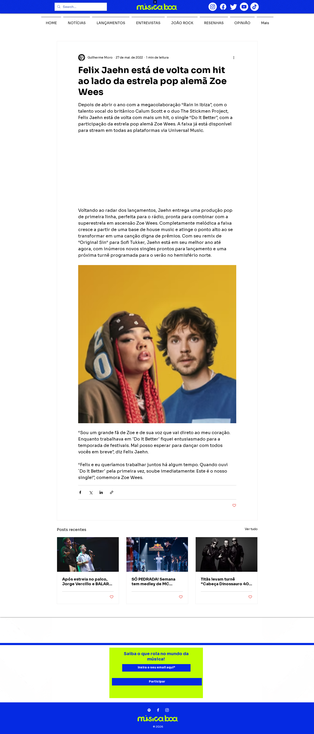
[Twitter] (233, 7)
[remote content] (157, 170)
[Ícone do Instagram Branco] (167, 710)
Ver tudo (251, 529)
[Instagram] (212, 7)
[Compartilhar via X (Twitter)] (91, 492)
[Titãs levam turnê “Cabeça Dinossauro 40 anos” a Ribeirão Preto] (226, 554)
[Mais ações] (233, 57)
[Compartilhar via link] (112, 492)
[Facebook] (223, 7)
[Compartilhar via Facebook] (80, 492)
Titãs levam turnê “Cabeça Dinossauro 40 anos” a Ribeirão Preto (225, 581)
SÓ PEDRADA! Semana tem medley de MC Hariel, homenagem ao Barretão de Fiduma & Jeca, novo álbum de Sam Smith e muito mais (157, 581)
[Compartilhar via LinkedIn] (101, 492)
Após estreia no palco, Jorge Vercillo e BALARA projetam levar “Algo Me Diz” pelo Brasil (87, 581)
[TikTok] (254, 7)
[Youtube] (244, 7)
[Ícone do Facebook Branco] (158, 710)
